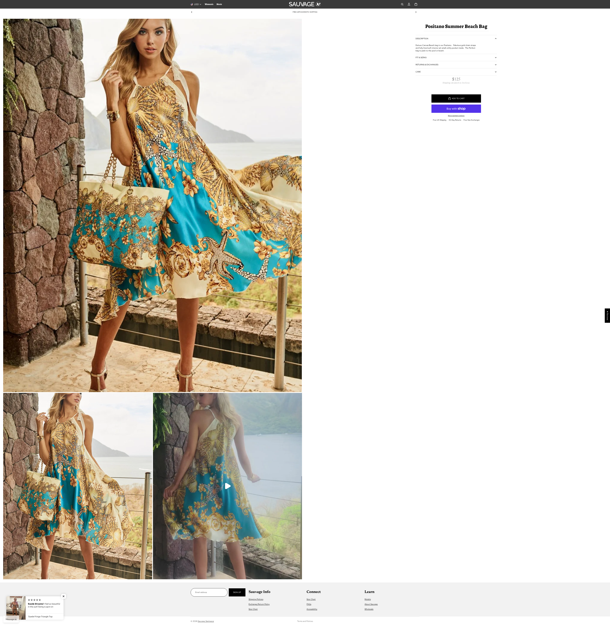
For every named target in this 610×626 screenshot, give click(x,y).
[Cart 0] (415, 4)
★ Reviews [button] (607, 315)
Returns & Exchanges (427, 64)
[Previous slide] (191, 12)
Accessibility (312, 609)
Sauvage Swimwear (206, 621)
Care (418, 72)
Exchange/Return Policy (259, 604)
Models (368, 599)
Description (422, 38)
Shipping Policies (256, 599)
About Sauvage (371, 604)
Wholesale (369, 609)
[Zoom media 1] (152, 205)
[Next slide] (415, 12)
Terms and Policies (305, 621)
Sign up (237, 592)
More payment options (456, 116)
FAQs (309, 604)
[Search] (402, 4)
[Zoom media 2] (77, 486)
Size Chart (253, 609)
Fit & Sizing (421, 57)
